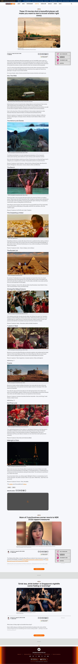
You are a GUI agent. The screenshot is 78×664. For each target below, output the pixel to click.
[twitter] (40, 54)
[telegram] (42, 54)
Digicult (50, 3)
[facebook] (39, 54)
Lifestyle (37, 3)
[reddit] (46, 54)
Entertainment (30, 3)
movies (9, 487)
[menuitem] (19, 4)
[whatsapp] (44, 54)
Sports (55, 3)
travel (14, 487)
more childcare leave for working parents (33, 559)
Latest (19, 3)
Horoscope (43, 3)
